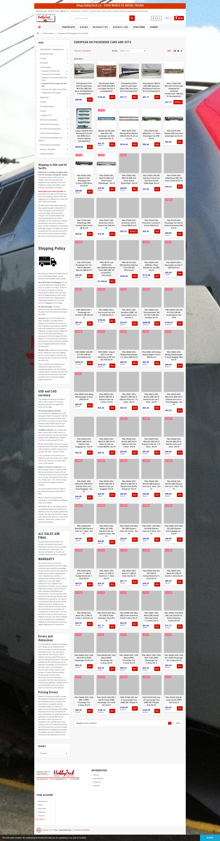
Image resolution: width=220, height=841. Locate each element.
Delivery (96, 775)
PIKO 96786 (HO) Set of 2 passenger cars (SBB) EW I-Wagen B (129, 699)
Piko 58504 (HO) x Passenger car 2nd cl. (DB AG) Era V (174, 265)
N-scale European (47, 106)
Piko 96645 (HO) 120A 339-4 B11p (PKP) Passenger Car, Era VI (84, 657)
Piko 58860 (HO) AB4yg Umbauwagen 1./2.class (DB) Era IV (129, 354)
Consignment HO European (51, 93)
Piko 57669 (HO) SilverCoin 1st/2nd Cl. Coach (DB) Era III (151, 222)
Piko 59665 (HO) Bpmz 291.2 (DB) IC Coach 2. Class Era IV (84, 615)
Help (85, 11)
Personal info (42, 801)
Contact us (97, 782)
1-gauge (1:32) (46, 115)
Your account (44, 795)
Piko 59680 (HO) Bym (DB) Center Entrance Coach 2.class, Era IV (129, 615)
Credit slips (42, 808)
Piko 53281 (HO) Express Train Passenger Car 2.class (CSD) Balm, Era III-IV (84, 180)
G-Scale (84, 27)
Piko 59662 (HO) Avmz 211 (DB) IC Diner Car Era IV (129, 573)
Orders (40, 805)
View (169, 51)
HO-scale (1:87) (100, 27)
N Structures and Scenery (50, 145)
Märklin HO (44, 97)
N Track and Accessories (49, 133)
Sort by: (115, 51)
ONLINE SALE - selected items (52, 49)
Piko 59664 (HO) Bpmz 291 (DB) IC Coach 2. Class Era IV (174, 573)
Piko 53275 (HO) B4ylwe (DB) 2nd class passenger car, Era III (174, 133)
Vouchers (41, 816)
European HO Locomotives (51, 74)
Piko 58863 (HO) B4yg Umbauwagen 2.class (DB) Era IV (84, 396)
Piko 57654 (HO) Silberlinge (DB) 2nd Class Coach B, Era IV (174, 178)
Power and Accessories (49, 124)
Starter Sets (68, 27)
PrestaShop (86, 830)
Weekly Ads (41, 11)
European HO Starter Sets (51, 71)
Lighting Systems (47, 154)
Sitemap (96, 786)
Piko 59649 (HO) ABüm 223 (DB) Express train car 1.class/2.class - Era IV (106, 531)
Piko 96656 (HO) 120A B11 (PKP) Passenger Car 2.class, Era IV (174, 657)
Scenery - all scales (47, 149)
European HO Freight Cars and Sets (54, 89)
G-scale (43, 58)
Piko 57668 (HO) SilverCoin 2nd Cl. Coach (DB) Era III (128, 222)
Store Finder (53, 11)
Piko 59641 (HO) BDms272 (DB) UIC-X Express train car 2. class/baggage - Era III (84, 486)
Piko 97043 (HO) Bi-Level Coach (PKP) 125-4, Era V (174, 699)
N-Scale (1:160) (120, 27)
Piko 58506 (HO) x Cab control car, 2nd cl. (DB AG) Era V (106, 312)
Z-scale (43, 111)
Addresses (42, 812)
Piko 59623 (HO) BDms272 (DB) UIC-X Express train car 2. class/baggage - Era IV (174, 399)
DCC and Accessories (48, 120)
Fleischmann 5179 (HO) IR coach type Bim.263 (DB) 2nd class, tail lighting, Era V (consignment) (84, 88)
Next (179, 723)
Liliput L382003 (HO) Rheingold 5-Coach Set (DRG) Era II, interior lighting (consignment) (84, 136)
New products (98, 778)
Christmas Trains (47, 54)
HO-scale (43, 63)
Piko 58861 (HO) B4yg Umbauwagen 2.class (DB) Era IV (151, 354)
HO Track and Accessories (50, 129)
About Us (65, 11)
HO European (45, 67)
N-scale (43, 102)
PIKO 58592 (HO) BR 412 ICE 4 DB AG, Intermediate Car (84, 354)
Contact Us (76, 11)
